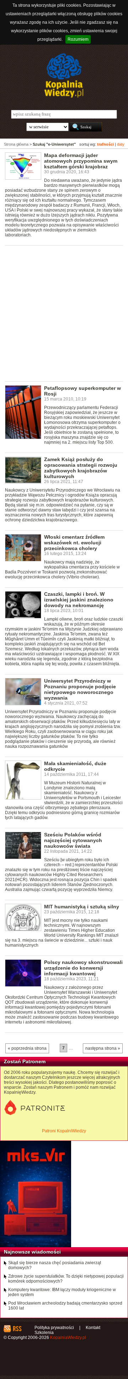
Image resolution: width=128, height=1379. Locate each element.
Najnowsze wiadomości (32, 1252)
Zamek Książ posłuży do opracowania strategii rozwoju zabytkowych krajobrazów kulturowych (80, 467)
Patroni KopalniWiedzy (64, 1130)
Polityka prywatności (54, 1327)
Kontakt (93, 1327)
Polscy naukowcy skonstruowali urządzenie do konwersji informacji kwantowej (83, 967)
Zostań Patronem (25, 1061)
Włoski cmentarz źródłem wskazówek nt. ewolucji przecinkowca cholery (74, 542)
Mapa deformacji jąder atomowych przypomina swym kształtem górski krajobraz (80, 160)
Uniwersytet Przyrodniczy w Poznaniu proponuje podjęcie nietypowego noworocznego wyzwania (80, 689)
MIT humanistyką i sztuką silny (81, 906)
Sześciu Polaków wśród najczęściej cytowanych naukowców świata (73, 840)
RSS (17, 1328)
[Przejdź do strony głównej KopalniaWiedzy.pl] (64, 75)
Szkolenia (44, 1332)
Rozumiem (78, 39)
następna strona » (102, 1048)
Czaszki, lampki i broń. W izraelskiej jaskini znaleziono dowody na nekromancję (78, 599)
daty (120, 144)
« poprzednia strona (27, 1048)
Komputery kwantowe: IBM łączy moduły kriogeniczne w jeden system (62, 1292)
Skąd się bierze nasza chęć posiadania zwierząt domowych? (54, 1265)
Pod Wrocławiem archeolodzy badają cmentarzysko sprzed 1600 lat (65, 1306)
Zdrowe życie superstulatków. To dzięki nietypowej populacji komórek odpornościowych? (66, 1279)
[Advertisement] (64, 313)
